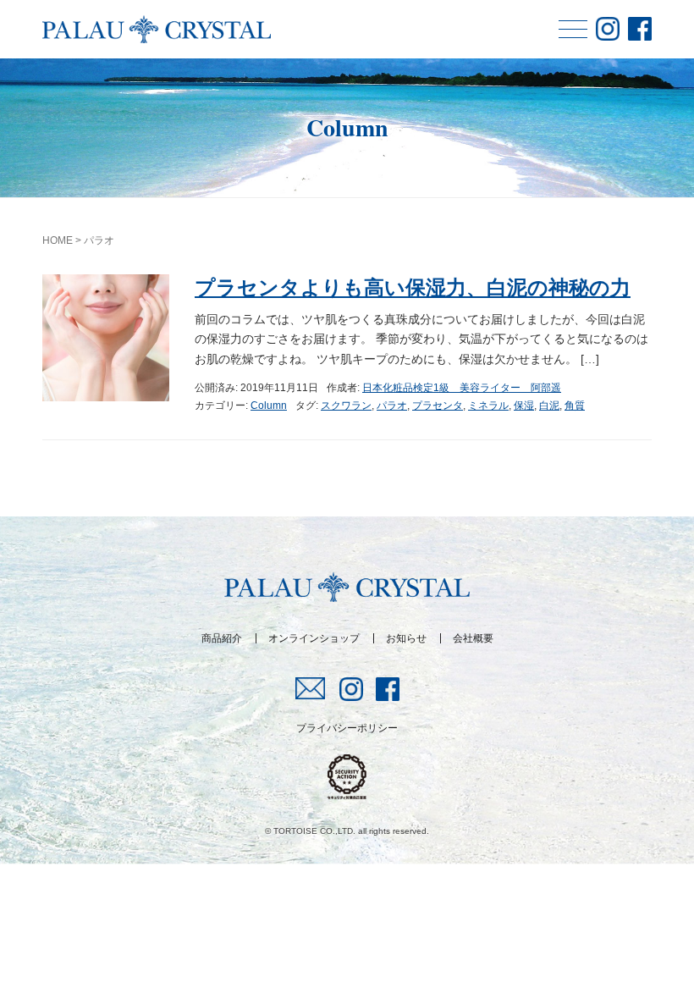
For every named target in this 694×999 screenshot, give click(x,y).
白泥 (549, 405)
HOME (57, 240)
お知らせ (406, 638)
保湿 (524, 405)
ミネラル (488, 405)
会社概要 (473, 638)
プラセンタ (437, 405)
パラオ (392, 405)
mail (311, 688)
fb (640, 29)
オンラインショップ (314, 638)
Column (269, 405)
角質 (575, 405)
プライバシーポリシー (347, 728)
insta (608, 29)
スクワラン (346, 405)
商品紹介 (221, 638)
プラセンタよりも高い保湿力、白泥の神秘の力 (413, 287)
